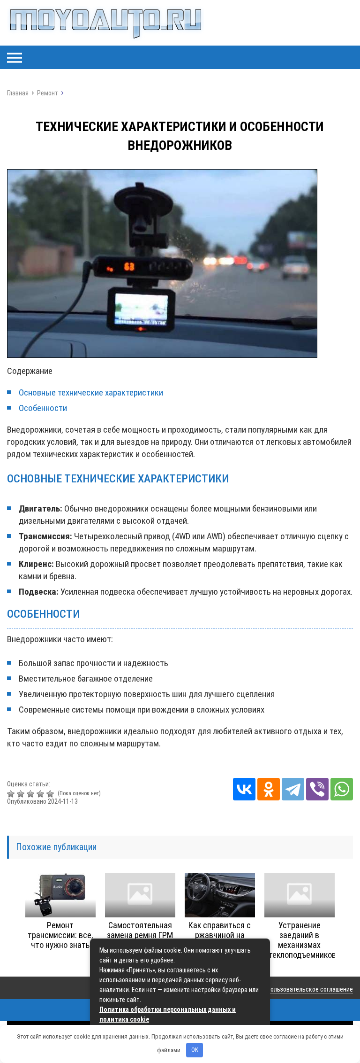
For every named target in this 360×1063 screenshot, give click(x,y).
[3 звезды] (32, 794)
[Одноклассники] (268, 789)
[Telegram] (293, 789)
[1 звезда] (12, 794)
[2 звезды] (22, 794)
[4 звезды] (41, 794)
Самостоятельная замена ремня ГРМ (140, 930)
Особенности (43, 408)
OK (194, 1049)
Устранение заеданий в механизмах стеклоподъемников (300, 940)
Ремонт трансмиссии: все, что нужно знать (60, 935)
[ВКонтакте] (244, 789)
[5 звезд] (51, 794)
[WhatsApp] (341, 789)
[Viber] (317, 789)
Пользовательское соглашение (310, 989)
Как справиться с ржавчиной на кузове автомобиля (219, 935)
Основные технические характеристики (91, 392)
